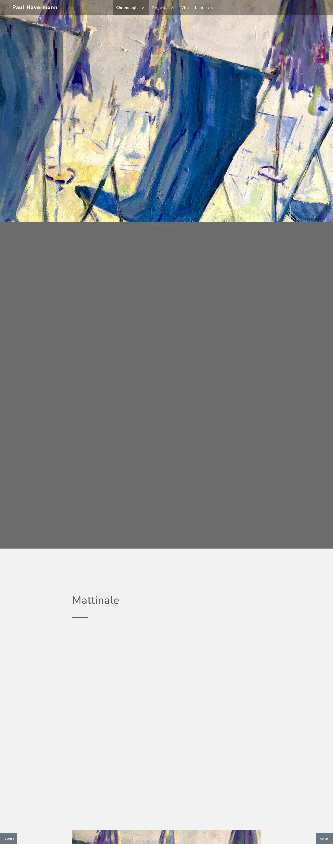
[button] (131, 7)
